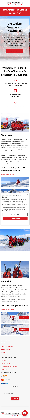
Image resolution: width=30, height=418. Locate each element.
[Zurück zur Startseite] (15, 3)
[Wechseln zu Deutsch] (17, 415)
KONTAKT (4, 370)
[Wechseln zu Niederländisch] (12, 415)
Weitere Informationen (7, 174)
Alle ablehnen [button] (15, 214)
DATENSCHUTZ (5, 363)
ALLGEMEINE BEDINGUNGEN (10, 367)
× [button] (27, 194)
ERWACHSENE (5, 349)
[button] (2, 3)
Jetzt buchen (13, 51)
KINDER (3, 353)
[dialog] (15, 209)
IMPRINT (3, 360)
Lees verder (24, 210)
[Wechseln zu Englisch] (15, 415)
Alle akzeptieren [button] (15, 218)
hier (19, 13)
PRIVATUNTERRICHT (7, 346)
